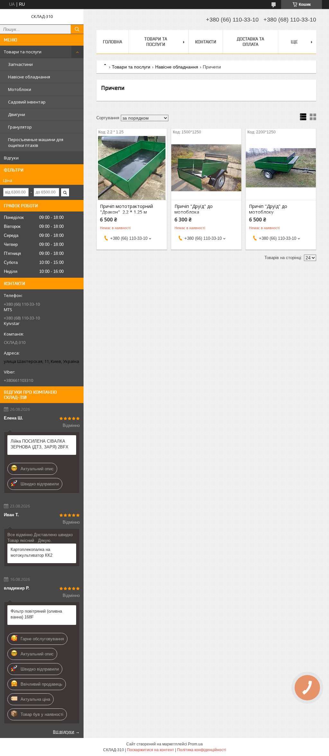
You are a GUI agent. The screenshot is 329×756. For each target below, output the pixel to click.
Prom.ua (195, 744)
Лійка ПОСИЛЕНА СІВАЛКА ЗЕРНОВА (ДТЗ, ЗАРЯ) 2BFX (39, 444)
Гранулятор (20, 127)
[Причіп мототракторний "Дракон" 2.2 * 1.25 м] (132, 168)
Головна (112, 41)
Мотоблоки (19, 89)
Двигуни (16, 114)
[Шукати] (77, 29)
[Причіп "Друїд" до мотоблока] (206, 168)
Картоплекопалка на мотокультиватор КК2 (31, 552)
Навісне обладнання (29, 77)
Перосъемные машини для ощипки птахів (35, 142)
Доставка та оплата (250, 41)
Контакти (205, 41)
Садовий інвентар (27, 102)
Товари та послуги (22, 52)
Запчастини (20, 64)
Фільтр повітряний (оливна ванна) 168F (36, 614)
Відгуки (11, 158)
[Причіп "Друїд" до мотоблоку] (281, 168)
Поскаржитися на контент (150, 750)
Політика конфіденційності (201, 750)
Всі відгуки (63, 731)
